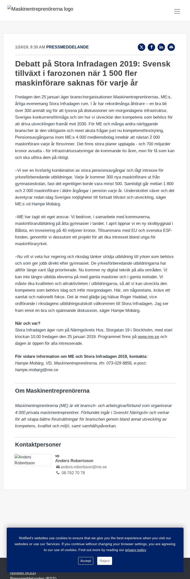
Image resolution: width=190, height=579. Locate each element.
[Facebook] (151, 47)
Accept (85, 561)
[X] (141, 47)
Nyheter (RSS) (23, 573)
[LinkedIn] (161, 47)
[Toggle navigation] (177, 11)
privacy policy (135, 550)
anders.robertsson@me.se (84, 467)
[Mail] (171, 47)
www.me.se (148, 336)
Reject (105, 561)
